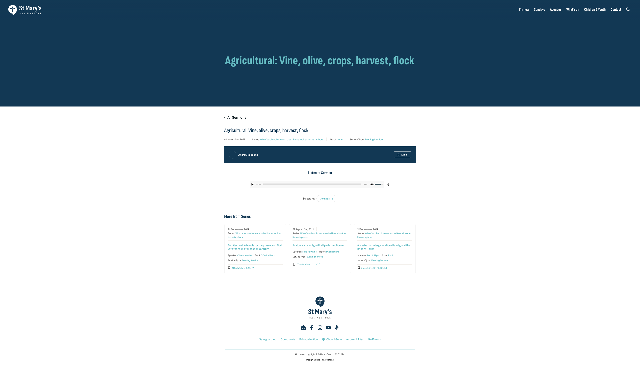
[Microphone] (336, 327)
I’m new (524, 9)
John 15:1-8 (326, 198)
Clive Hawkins (244, 255)
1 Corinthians (268, 255)
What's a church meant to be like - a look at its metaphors (291, 139)
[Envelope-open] (303, 327)
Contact (616, 9)
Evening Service (374, 139)
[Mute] (372, 184)
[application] (317, 184)
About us (555, 9)
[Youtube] (328, 327)
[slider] (312, 184)
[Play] (252, 184)
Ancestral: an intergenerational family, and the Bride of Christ (383, 247)
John (339, 139)
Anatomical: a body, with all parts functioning (318, 245)
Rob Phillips (373, 255)
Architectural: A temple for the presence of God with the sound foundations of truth (255, 247)
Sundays (539, 9)
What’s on (572, 9)
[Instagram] (320, 327)
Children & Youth (595, 9)
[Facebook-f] (311, 327)
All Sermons (236, 117)
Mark (391, 255)
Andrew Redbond (248, 154)
